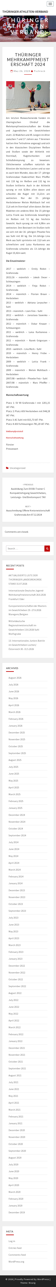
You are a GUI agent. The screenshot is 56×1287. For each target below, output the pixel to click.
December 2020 (17, 1130)
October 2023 (16, 903)
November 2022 (17, 972)
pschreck (39, 71)
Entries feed (15, 1247)
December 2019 (17, 1212)
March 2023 (15, 945)
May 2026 (13, 698)
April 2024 (14, 862)
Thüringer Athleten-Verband (25, 11)
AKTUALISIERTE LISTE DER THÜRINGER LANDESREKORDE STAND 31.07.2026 (25, 579)
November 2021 (17, 1054)
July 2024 (13, 842)
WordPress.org (16, 1261)
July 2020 (13, 1164)
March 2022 (15, 1027)
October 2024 (16, 828)
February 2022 (16, 1034)
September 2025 (17, 753)
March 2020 (15, 1191)
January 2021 (15, 1123)
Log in (12, 1241)
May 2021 (13, 1095)
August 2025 (15, 759)
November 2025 (17, 739)
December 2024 (17, 814)
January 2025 (15, 807)
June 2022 (14, 1006)
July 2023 (13, 917)
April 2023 (14, 938)
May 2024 (13, 856)
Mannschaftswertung (14, 437)
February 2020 (16, 1198)
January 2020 (15, 1205)
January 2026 (15, 725)
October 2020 (16, 1143)
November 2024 (17, 821)
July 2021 (13, 1082)
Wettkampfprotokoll (14, 431)
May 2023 (13, 931)
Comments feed (17, 1254)
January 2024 (15, 883)
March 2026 (15, 712)
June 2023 (14, 924)
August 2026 (15, 677)
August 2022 (15, 993)
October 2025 (16, 746)
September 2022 (17, 986)
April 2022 (14, 1020)
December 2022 (17, 965)
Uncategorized (17, 467)
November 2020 (17, 1137)
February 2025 (16, 801)
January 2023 (15, 958)
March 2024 (15, 869)
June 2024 (14, 849)
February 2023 (16, 951)
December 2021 (17, 1047)
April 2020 (14, 1185)
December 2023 (17, 890)
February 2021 (16, 1116)
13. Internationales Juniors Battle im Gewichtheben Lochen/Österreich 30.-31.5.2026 (27, 645)
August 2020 (15, 1157)
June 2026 (14, 691)
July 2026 (13, 684)
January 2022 (15, 1041)
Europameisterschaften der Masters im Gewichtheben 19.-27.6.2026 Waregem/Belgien (28, 610)
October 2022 (16, 979)
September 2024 (17, 835)
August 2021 (15, 1075)
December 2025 (17, 732)
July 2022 (13, 1000)
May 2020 (13, 1178)
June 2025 (14, 773)
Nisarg (32, 1282)
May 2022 (13, 1013)
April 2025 (14, 787)
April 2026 (14, 705)
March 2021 (15, 1109)
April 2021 (14, 1102)
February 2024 (16, 876)
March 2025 (15, 794)
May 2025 (13, 780)
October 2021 (16, 1061)
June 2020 (14, 1171)
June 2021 (14, 1089)
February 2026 (16, 718)
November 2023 (17, 897)
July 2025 (13, 766)
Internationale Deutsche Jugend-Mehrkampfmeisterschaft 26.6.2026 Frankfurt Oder (27, 594)
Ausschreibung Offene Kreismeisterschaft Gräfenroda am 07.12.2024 (28, 510)
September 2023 (17, 910)
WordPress (43, 1279)
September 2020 (17, 1150)
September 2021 (17, 1068)
